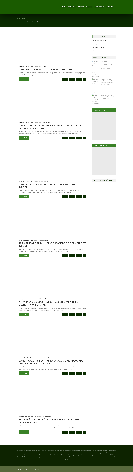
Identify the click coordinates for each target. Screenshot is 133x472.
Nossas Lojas (99, 7)
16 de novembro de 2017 (44, 358)
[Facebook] (66, 79)
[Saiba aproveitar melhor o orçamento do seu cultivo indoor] (52, 221)
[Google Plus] (73, 79)
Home (64, 7)
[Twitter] (70, 79)
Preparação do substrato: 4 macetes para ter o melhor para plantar (48, 303)
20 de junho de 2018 (43, 240)
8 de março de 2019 (43, 66)
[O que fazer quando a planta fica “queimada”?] (95, 99)
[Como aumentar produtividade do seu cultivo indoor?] (52, 162)
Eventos (89, 7)
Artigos (81, 7)
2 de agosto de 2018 (43, 181)
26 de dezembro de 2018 (44, 122)
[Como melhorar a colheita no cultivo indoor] (52, 47)
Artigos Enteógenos (100, 40)
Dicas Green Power (28, 66)
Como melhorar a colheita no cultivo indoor (48, 69)
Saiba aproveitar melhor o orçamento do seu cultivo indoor (52, 244)
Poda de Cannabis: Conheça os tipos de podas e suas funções (107, 80)
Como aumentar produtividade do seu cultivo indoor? (48, 186)
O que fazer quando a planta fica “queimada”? (107, 96)
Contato (110, 7)
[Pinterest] (80, 79)
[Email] (63, 79)
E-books (36, 416)
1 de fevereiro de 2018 (43, 299)
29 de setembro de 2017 (48, 416)
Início (93, 25)
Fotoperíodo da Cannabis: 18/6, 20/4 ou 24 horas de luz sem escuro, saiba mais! (107, 64)
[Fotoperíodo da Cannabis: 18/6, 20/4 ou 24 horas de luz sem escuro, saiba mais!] (95, 69)
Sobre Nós (71, 7)
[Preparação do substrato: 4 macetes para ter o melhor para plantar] (52, 280)
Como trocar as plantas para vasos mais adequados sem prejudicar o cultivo (52, 362)
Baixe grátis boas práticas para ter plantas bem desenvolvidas (49, 421)
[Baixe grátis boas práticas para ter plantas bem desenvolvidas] (52, 397)
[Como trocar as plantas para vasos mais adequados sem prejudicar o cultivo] (52, 339)
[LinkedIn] (84, 79)
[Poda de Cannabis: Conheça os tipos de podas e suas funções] (95, 85)
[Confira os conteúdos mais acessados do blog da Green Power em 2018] (52, 103)
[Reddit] (77, 79)
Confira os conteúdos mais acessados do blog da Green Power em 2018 (50, 127)
